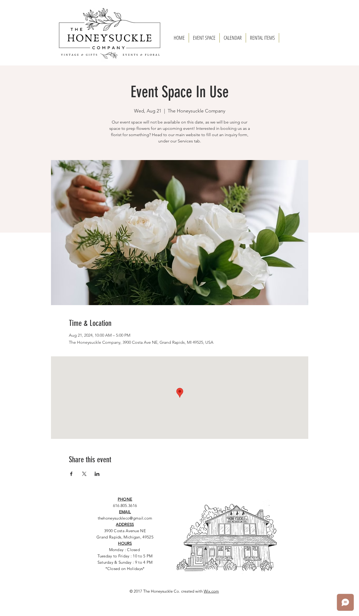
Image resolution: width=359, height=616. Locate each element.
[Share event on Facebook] (71, 474)
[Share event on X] (84, 474)
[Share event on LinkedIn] (97, 474)
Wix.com (211, 591)
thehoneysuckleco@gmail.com (125, 518)
